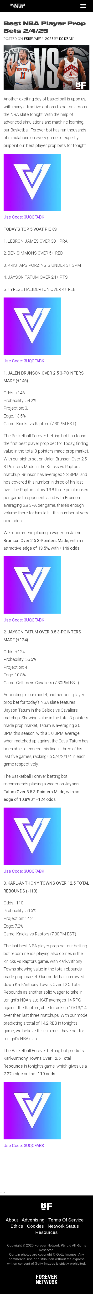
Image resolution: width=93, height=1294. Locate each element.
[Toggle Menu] (83, 6)
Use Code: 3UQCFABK (24, 216)
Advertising (33, 1219)
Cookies (35, 1226)
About (12, 1219)
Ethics (16, 1226)
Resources (46, 1232)
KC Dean (66, 39)
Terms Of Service (66, 1219)
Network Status (63, 1226)
